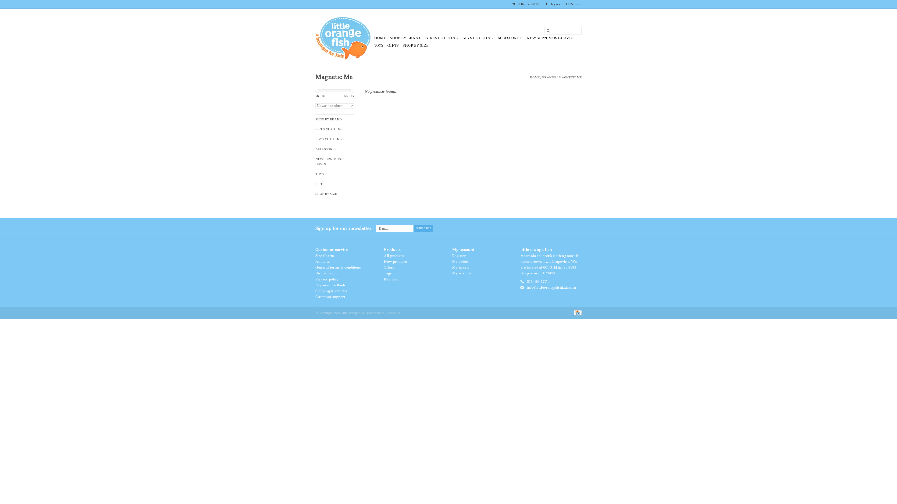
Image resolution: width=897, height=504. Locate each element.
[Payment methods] (577, 313)
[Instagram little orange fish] (578, 228)
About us (322, 261)
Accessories (510, 38)
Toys (378, 45)
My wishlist (461, 273)
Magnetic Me (570, 77)
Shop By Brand (405, 38)
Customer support (330, 296)
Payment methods (330, 285)
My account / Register (566, 4)
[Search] (546, 31)
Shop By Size (415, 45)
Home (380, 38)
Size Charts (324, 255)
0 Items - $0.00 (529, 4)
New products (395, 261)
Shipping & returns (331, 291)
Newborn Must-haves (550, 38)
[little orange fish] (344, 38)
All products (394, 255)
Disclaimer (324, 273)
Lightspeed (392, 313)
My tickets (460, 267)
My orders (460, 261)
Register (459, 255)
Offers (389, 267)
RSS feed (391, 279)
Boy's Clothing (477, 38)
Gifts (393, 45)
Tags (388, 273)
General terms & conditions (338, 267)
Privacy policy (327, 279)
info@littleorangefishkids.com (551, 287)
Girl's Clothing (441, 38)
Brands (549, 77)
